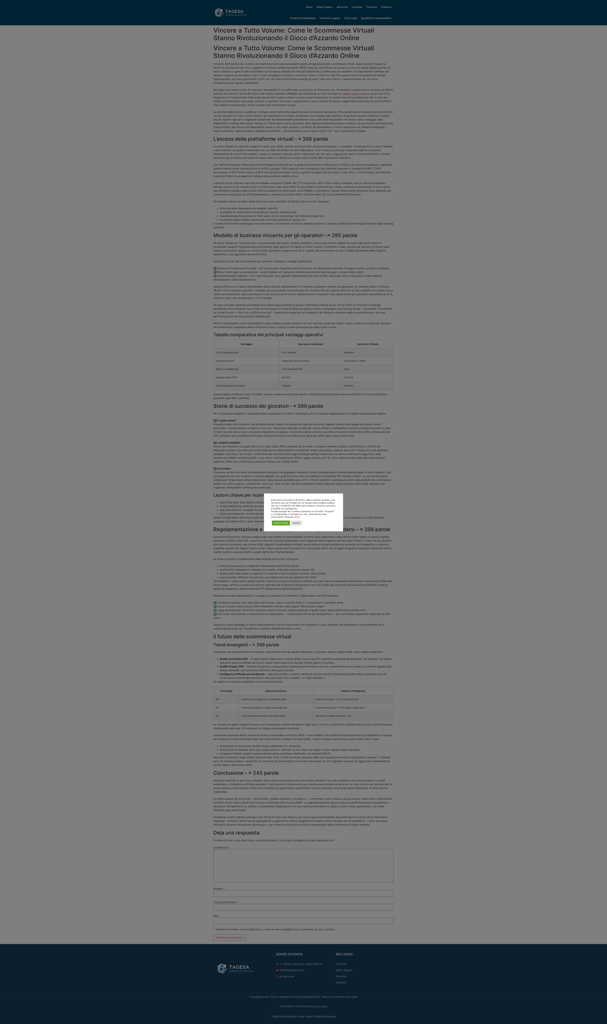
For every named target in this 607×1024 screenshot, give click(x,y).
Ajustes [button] (296, 523)
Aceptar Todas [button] (281, 523)
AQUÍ (297, 517)
